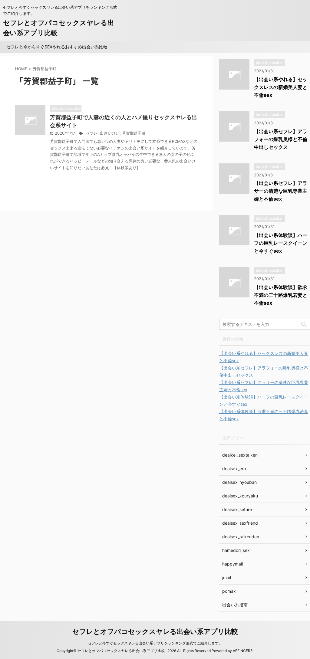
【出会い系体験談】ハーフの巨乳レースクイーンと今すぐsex (280, 243)
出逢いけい (110, 133)
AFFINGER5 (242, 650)
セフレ (91, 133)
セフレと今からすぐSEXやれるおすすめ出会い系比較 (56, 46)
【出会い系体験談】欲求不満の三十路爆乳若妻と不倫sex (280, 295)
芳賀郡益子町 (134, 133)
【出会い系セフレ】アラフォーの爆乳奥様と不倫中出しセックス (280, 139)
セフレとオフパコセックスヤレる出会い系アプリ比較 (155, 631)
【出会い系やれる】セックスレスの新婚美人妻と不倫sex (280, 87)
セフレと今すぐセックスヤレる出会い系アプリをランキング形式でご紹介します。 (155, 643)
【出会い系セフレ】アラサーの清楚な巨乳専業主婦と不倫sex (280, 191)
